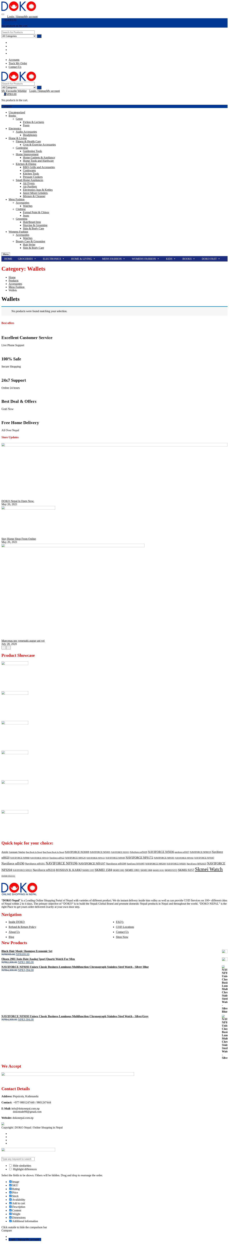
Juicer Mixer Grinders (35, 192)
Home (8, 258)
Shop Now (122, 936)
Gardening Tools (32, 151)
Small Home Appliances (29, 180)
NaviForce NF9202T (196, 863)
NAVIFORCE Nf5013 (120, 852)
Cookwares (29, 170)
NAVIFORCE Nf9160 (115, 858)
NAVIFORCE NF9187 (204, 858)
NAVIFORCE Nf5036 (161, 851)
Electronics (15, 128)
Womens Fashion (18, 231)
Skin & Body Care (33, 228)
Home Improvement (27, 154)
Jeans (26, 215)
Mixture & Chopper (34, 196)
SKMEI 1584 (103, 870)
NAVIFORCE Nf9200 (155, 863)
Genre (19, 118)
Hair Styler (29, 244)
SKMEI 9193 (158, 870)
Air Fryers (29, 183)
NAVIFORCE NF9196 (62, 863)
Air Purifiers (30, 186)
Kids (169, 258)
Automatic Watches (17, 852)
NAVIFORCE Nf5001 (100, 852)
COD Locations (125, 926)
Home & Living (18, 138)
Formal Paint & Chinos (36, 212)
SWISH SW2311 (8, 876)
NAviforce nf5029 (138, 852)
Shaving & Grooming (35, 225)
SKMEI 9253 (171, 870)
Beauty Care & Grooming (30, 241)
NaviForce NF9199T (136, 864)
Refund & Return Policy (22, 926)
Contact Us (122, 931)
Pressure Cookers (33, 176)
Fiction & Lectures (33, 122)
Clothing (21, 209)
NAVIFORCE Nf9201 (176, 864)
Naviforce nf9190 (12, 863)
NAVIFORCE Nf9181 (164, 857)
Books (12, 115)
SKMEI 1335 (88, 870)
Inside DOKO (17, 921)
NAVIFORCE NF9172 (139, 857)
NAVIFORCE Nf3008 (77, 852)
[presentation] (3, 647)
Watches (27, 205)
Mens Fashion (17, 199)
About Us (14, 931)
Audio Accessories (26, 131)
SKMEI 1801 (132, 870)
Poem (26, 125)
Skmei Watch (209, 869)
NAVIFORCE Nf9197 (91, 863)
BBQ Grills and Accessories (39, 167)
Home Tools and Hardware (38, 160)
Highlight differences (24, 1169)
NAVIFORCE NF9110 (39, 858)
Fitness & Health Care (28, 141)
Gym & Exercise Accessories (39, 144)
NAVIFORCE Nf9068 (20, 858)
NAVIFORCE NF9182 (184, 858)
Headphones (30, 134)
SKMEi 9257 (186, 870)
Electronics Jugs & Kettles (38, 189)
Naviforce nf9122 (56, 858)
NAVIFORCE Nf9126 (75, 857)
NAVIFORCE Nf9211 (22, 870)
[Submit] (39, 36)
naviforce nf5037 (182, 852)
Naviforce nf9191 (35, 863)
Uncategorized (17, 112)
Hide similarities (21, 1165)
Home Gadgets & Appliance (39, 157)
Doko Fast (209, 258)
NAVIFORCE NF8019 (200, 852)
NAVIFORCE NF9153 (95, 858)
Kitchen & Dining (26, 163)
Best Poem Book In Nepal (53, 852)
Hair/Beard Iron (32, 222)
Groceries (25, 258)
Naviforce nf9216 (44, 870)
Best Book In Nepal (34, 852)
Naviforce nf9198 (116, 863)
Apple (4, 852)
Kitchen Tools (31, 173)
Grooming (21, 218)
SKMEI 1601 (118, 870)
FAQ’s (119, 921)
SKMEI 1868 (146, 870)
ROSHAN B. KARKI (69, 869)
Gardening (22, 147)
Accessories (22, 202)
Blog (11, 936)
